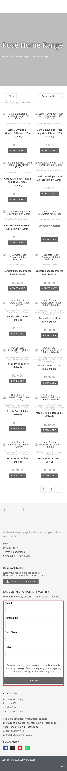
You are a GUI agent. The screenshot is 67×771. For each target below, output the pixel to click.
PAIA (5, 543)
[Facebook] (5, 748)
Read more (49, 239)
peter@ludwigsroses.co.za (17, 734)
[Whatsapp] (27, 748)
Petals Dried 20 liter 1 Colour (49, 460)
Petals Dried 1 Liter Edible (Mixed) (49, 320)
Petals (18, 310)
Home (5, 56)
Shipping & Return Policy (16, 555)
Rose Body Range (54, 452)
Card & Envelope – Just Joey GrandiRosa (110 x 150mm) (49, 133)
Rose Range (22, 56)
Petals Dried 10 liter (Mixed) (18, 365)
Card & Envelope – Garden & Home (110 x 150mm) (17, 133)
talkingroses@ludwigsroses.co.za (29, 718)
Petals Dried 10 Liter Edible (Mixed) (49, 367)
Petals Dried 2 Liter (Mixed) (17, 412)
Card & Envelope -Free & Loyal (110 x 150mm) (17, 227)
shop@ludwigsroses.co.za (25, 726)
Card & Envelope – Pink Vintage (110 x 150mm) (49, 178)
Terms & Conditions (14, 551)
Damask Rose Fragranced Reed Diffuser (18, 272)
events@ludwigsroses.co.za (42, 722)
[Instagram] (12, 748)
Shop (12, 56)
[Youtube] (20, 748)
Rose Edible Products (50, 312)
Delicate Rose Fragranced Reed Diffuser (49, 272)
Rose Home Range (12, 123)
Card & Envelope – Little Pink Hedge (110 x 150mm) (17, 182)
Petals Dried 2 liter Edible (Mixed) (49, 414)
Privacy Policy (10, 547)
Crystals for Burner (49, 225)
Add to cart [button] (17, 150)
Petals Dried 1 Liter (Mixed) (17, 318)
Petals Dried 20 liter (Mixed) (18, 460)
